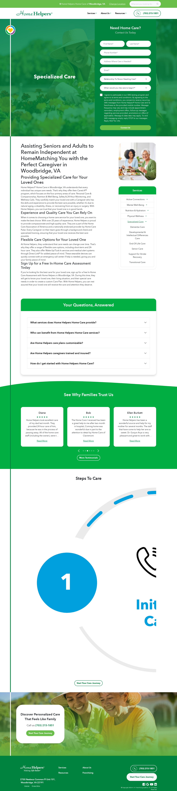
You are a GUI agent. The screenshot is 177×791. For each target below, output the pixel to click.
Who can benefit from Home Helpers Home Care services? (65, 333)
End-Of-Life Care (137, 243)
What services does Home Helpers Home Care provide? (63, 322)
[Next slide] (98, 451)
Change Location (117, 3)
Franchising (88, 773)
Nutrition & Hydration (135, 210)
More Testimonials (88, 457)
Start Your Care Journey (88, 683)
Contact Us (125, 127)
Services (91, 13)
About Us (105, 13)
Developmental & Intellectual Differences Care (137, 235)
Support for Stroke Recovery (137, 255)
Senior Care (137, 248)
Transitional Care (137, 262)
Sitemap (26, 786)
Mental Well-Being (135, 205)
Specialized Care (135, 221)
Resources (120, 13)
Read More (42, 440)
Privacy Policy (36, 786)
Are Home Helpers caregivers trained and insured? (60, 353)
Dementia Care (137, 227)
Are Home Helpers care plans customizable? (56, 343)
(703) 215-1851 (44, 725)
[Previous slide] (79, 451)
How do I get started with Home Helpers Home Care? (62, 363)
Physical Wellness (135, 216)
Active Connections (135, 199)
